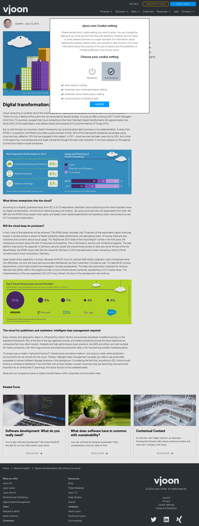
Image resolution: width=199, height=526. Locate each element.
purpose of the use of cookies (100, 46)
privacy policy (112, 50)
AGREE (99, 104)
